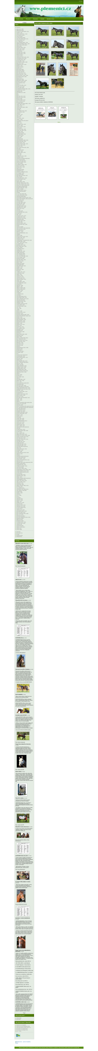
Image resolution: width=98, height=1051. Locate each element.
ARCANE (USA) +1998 (20, 52)
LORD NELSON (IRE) (20, 300)
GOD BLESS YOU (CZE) (21, 218)
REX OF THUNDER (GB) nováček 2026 (24, 402)
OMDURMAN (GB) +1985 (21, 369)
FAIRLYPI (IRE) (19, 176)
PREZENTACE (19, 536)
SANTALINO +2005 (20, 423)
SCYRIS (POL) (19, 431)
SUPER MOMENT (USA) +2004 (22, 470)
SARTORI (18, 428)
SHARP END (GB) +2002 (21, 444)
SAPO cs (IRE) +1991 (20, 425)
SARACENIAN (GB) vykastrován (22, 426)
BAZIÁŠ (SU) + (19, 68)
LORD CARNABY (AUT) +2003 (22, 298)
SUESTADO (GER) (20, 467)
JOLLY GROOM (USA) (20, 254)
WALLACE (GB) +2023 (20, 512)
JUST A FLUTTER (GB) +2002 (22, 256)
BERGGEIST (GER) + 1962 (21, 80)
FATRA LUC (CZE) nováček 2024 (22, 185)
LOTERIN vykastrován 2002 (21, 303)
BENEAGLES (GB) (20, 79)
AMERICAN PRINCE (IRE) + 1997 (23, 43)
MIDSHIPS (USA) (19, 335)
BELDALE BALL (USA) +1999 (22, 75)
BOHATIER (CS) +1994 (20, 92)
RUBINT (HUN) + (19, 415)
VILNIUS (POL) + (19, 508)
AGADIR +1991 (19, 32)
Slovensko (18, 531)
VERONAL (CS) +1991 (20, 506)
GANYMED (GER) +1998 (21, 206)
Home (81, 1)
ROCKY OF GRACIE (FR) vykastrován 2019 (24, 406)
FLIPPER (18, 192)
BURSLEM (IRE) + (20, 102)
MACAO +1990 (19, 311)
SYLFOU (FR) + (19, 473)
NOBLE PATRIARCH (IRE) (21, 365)
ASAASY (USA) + (19, 55)
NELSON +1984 (19, 358)
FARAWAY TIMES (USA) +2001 (22, 182)
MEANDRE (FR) (19, 330)
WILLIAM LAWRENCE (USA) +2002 (23, 517)
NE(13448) (18, 1019)
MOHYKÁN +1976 (19, 343)
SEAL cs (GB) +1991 (20, 433)
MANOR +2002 (19, 317)
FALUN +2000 (19, 180)
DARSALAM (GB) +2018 (21, 141)
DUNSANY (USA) (19, 157)
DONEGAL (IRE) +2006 (21, 152)
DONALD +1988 (19, 151)
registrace (56, 1047)
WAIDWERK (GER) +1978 (21, 511)
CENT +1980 (18, 115)
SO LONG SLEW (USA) (20, 457)
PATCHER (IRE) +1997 (20, 379)
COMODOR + (19, 121)
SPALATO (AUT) (19, 461)
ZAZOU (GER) (19, 529)
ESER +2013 (18, 168)
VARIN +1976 (19, 501)
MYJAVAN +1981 (19, 352)
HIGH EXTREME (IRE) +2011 (22, 232)
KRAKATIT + (18, 270)
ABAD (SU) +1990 (19, 29)
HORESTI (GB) (19, 235)
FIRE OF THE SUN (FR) (21, 191)
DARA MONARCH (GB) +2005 (22, 140)
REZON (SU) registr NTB (21, 403)
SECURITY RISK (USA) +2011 (22, 439)
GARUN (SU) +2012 (20, 208)
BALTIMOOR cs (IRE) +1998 (21, 62)
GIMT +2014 (18, 214)
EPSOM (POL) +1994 (20, 167)
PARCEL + (18, 378)
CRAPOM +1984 (19, 131)
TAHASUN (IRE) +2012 (20, 474)
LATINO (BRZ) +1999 (20, 281)
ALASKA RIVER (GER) (20, 37)
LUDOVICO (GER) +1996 (21, 306)
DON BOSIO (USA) (20, 149)
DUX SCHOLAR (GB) (20, 159)
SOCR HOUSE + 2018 (20, 458)
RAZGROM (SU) (19, 392)
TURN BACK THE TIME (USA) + (22, 489)
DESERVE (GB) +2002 (20, 145)
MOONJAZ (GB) (19, 348)
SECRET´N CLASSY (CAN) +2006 (23, 435)
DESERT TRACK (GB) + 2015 (22, 143)
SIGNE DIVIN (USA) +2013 (21, 448)
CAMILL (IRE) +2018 (20, 104)
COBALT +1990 (19, 119)
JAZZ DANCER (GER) (20, 253)
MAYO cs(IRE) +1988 (20, 328)
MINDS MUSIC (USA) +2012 (21, 340)
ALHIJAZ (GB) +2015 (20, 40)
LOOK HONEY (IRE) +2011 (21, 297)
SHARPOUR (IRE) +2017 (21, 445)
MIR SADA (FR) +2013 (20, 341)
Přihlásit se (51, 1047)
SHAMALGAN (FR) (20, 442)
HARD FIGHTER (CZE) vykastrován (23, 228)
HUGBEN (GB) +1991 (20, 237)
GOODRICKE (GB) (20, 219)
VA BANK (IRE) (19, 491)
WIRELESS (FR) (19, 519)
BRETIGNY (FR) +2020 (20, 96)
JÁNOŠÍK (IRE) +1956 (20, 251)
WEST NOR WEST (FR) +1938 (22, 513)
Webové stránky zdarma (23, 1047)
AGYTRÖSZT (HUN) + (20, 35)
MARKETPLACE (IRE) (20, 322)
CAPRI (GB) (18, 108)
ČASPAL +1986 (19, 136)
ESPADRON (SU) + (20, 170)
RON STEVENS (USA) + (21, 409)
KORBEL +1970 (19, 267)
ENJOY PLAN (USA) (20, 165)
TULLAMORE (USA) (20, 487)
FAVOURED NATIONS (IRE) (21, 186)
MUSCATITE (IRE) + (20, 351)
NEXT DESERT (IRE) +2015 (21, 361)
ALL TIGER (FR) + (19, 41)
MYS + (17, 353)
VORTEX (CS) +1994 (20, 509)
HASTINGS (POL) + (20, 230)
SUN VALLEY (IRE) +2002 (21, 468)
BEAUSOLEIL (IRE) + (20, 70)
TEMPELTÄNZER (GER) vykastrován (23, 478)
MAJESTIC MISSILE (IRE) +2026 (22, 314)
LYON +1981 (18, 308)
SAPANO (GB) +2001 (20, 424)
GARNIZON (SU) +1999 (21, 207)
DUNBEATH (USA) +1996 (21, 156)
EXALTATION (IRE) (20, 174)
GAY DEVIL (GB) (19, 210)
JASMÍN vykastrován (20, 252)
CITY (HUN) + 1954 (20, 118)
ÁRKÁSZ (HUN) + (19, 54)
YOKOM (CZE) (19, 524)
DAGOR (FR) (18, 137)
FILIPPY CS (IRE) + (20, 189)
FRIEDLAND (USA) (20, 199)
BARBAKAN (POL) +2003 (21, 64)
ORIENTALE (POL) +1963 (21, 372)
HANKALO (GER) (19, 226)
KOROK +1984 (19, 268)
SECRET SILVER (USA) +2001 (22, 436)
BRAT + (17, 95)
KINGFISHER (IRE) (20, 264)
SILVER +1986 (19, 451)
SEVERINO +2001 (20, 440)
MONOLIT (18, 346)
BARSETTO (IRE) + (20, 66)
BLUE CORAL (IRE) (20, 87)
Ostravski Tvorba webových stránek (41, 1047)
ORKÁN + (18, 373)
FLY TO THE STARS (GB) (21, 193)
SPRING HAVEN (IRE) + (21, 463)
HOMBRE (18, 234)
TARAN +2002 (19, 477)
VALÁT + (18, 496)
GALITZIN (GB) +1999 (20, 203)
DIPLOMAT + (18, 148)
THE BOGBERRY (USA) (21, 479)
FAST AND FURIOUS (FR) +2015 (22, 184)
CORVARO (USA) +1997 (21, 124)
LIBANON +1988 (19, 285)
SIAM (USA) (18, 447)
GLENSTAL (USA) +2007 (21, 215)
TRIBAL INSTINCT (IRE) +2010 (22, 485)
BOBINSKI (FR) (19, 91)
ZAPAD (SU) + (19, 528)
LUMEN (17, 309)
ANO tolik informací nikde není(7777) (23, 1027)
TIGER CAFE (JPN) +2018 (21, 480)
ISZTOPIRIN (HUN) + (20, 248)
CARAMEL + (18, 109)
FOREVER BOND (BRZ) (21, 196)
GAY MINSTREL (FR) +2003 (21, 212)
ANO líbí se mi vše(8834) (21, 1025)
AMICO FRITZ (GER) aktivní (21, 45)
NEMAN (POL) (19, 359)
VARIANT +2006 (19, 500)
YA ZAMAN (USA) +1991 (21, 522)
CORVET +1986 (19, 125)
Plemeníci (18, 27)
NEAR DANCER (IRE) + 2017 (22, 357)
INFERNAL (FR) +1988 (20, 245)
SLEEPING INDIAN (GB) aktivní (22, 456)
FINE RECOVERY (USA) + (21, 190)
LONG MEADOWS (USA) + (21, 296)
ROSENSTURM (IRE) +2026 (21, 412)
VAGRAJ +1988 (19, 492)
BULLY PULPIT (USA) (20, 101)
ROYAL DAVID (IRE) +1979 (21, 413)
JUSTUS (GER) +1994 (20, 257)
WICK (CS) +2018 (19, 514)
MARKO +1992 (19, 323)
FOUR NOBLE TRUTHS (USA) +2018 (23, 197)
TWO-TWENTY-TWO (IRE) (21, 490)
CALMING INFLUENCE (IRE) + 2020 (23, 103)
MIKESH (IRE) (19, 336)
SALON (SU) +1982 (20, 419)
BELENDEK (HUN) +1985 (21, 76)
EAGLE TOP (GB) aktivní (21, 160)
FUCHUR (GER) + (19, 201)
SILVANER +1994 (19, 450)
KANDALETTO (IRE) (20, 258)
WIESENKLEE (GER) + (20, 516)
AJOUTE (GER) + (19, 36)
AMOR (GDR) (19, 46)
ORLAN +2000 (19, 374)
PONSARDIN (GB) (20, 384)
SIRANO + (18, 455)
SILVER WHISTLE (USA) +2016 (22, 452)
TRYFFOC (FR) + (19, 486)
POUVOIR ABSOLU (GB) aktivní (22, 386)
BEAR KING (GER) (20, 69)
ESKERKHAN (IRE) (20, 169)
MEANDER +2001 (19, 329)
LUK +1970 (18, 307)
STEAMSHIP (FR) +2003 (21, 464)
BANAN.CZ (32, 1047)
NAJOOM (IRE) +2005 (20, 356)
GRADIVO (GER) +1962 (21, 223)
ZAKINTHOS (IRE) (19, 525)
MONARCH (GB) (19, 345)
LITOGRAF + (18, 292)
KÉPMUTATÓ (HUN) (20, 263)
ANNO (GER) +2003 (20, 49)
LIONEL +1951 (19, 291)
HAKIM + (18, 225)
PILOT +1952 (19, 381)
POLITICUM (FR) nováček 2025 (22, 383)
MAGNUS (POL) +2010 (20, 312)
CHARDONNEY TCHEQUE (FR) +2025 (24, 240)
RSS (24, 1013)
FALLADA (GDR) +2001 (21, 179)
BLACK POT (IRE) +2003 (21, 85)
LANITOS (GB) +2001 (20, 278)
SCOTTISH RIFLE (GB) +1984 (22, 430)
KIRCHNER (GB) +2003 (21, 265)
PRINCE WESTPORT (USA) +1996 (23, 387)
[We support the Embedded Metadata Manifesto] (24, 1035)
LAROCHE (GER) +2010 (21, 279)
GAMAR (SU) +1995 (20, 204)
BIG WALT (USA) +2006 (21, 81)
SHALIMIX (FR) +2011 (20, 441)
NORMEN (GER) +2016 (21, 368)
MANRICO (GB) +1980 (20, 318)
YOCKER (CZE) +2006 (20, 523)
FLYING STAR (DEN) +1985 (21, 195)
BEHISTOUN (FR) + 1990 (21, 74)
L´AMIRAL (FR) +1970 (20, 271)
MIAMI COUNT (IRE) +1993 (21, 334)
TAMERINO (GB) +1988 (21, 475)
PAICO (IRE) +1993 (20, 376)
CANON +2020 (19, 106)
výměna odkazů (68, 1047)
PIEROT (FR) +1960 (20, 380)
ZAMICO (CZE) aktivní (20, 527)
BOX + (17, 93)
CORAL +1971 (19, 123)
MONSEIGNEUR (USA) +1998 (22, 347)
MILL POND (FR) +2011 (21, 339)
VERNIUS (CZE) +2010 (20, 505)
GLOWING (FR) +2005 (20, 217)
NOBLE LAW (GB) (19, 364)
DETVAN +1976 (19, 146)
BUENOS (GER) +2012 (20, 99)
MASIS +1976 (19, 325)
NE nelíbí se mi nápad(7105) (22, 1028)
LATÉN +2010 (19, 280)
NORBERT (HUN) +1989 (21, 367)
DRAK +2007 (19, 153)
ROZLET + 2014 (19, 414)
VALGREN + (18, 497)
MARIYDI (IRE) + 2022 (20, 320)
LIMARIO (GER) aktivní (20, 289)
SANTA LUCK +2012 (20, 422)
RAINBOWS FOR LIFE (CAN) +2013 (23, 389)
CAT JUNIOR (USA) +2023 (21, 110)
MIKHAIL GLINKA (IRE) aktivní (22, 337)
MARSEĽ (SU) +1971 (20, 324)
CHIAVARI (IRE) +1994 (20, 241)
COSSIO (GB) (19, 127)
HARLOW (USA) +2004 (20, 229)
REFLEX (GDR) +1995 (20, 395)
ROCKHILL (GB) (19, 405)
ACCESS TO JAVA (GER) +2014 (22, 31)
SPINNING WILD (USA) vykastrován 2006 (24, 462)
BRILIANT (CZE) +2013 (20, 97)
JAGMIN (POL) (19, 250)
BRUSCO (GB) (19, 98)
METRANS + (18, 333)
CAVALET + (18, 113)
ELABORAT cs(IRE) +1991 (21, 164)
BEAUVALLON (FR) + (20, 71)
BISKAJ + (18, 84)
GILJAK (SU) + (19, 213)
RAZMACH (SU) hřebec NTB (22, 394)
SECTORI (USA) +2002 (20, 437)
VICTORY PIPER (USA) (21, 507)
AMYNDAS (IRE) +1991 (21, 47)
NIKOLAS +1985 (19, 363)
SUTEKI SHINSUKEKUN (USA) (22, 472)
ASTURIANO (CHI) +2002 (21, 58)
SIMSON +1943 (19, 453)
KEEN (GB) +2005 (19, 261)
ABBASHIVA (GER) (20, 30)
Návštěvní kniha (19, 535)
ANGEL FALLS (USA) (20, 48)
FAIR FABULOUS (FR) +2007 (22, 175)
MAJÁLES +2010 (19, 313)
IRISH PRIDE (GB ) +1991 (21, 246)
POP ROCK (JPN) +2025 (21, 385)
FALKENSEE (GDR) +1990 (21, 178)
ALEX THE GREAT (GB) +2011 (22, 38)
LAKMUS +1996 (19, 275)
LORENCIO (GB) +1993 (21, 301)
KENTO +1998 (19, 262)
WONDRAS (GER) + (20, 520)
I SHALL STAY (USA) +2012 (21, 242)
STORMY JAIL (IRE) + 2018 (21, 466)
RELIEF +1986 (19, 398)
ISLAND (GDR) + (19, 247)
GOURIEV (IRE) (19, 221)
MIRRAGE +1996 (19, 342)
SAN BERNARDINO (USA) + (21, 420)
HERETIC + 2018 (19, 231)
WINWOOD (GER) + (20, 518)
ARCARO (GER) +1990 (20, 53)
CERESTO (18, 117)
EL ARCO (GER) (19, 163)
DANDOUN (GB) (19, 138)
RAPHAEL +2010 (19, 390)
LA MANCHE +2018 (20, 273)
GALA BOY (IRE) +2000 (21, 202)
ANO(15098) (18, 1018)
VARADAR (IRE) (19, 498)
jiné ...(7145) (18, 1031)
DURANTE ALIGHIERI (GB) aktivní (23, 158)
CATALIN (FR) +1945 (20, 112)
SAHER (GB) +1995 (20, 418)
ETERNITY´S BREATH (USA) (22, 171)
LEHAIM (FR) (19, 284)
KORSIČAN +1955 (20, 269)
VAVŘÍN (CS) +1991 (20, 502)
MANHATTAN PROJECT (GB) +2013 (23, 315)
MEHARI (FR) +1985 (20, 331)
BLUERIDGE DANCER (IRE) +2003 (23, 88)
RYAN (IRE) (18, 417)
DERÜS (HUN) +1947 (20, 142)
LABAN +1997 (19, 274)
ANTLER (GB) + (19, 51)
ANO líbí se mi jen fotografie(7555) (23, 1026)
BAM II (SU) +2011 (20, 63)
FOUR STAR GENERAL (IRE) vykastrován (24, 198)
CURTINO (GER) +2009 (21, 134)
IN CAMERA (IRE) (19, 243)
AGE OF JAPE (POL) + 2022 (21, 34)
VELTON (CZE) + (19, 503)
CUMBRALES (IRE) (20, 132)
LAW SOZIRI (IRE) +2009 (21, 282)
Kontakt (17, 534)
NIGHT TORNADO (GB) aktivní (22, 362)
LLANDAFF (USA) (19, 293)
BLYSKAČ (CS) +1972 (20, 90)
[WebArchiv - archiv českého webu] (24, 1042)
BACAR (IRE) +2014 (20, 60)
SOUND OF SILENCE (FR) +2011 (22, 459)
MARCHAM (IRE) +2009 (21, 319)
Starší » (24, 1012)
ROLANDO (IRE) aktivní (21, 408)
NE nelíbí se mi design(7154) (22, 1029)
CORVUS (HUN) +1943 (21, 126)
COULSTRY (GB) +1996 (21, 129)
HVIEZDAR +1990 (19, 239)
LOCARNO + (18, 295)
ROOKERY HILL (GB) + (20, 411)
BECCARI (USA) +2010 (21, 73)
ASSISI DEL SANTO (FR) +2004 (22, 57)
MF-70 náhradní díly (75, 1047)
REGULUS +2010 (19, 396)
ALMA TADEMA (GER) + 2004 (22, 42)
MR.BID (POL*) (19, 350)
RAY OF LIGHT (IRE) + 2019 (21, 391)
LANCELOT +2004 (20, 276)
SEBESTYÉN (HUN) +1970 (21, 434)
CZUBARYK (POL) (20, 135)
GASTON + (18, 209)
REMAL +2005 (19, 400)
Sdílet (59, 122)
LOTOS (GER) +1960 (20, 304)
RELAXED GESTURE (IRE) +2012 (23, 397)
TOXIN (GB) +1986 (20, 484)
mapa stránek (61, 1047)
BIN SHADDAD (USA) (20, 82)
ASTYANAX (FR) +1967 (21, 59)
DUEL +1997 (18, 154)
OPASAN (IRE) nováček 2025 (22, 370)
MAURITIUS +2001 (20, 326)
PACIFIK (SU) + (19, 375)
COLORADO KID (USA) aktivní (22, 120)
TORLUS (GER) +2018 (20, 481)
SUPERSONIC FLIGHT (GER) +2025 (23, 469)
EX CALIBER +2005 (20, 173)
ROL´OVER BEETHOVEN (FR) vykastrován (24, 407)
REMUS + (18, 401)
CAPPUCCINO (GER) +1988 (22, 107)
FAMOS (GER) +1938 (20, 181)
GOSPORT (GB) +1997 (20, 220)
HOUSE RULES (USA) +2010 (22, 236)
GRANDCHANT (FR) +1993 (21, 224)
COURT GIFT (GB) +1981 (21, 130)
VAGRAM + (18, 494)
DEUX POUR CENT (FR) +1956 (22, 147)
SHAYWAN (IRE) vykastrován (22, 446)
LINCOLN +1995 (19, 290)
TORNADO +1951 (19, 483)
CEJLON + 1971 (19, 114)
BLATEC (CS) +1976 (20, 86)
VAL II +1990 (18, 495)
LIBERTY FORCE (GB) (20, 287)
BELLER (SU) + (19, 77)
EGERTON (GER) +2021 (21, 162)
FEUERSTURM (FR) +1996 (21, 187)
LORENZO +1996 (19, 302)
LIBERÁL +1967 (19, 286)
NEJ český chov (19, 533)
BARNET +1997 (19, 65)
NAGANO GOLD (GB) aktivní (21, 354)
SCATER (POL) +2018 (20, 429)
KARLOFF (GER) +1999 (21, 259)
